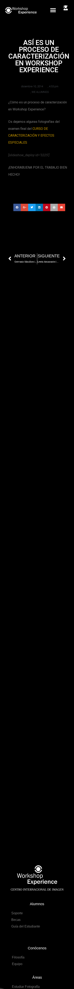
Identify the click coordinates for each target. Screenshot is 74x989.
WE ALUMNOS (40, 91)
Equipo (17, 964)
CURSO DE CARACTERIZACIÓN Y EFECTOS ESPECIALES (31, 135)
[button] (53, 10)
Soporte (17, 913)
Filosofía (18, 957)
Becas (16, 920)
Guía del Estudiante (25, 926)
